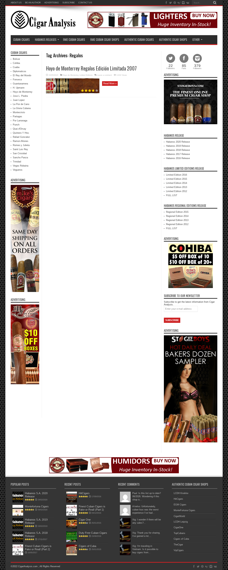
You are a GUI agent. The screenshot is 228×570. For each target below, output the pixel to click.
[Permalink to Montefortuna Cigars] (17, 514)
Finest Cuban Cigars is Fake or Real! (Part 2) (38, 547)
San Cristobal (20, 153)
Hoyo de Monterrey (70, 75)
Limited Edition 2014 (176, 183)
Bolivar (16, 59)
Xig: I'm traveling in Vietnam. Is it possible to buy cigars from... (145, 549)
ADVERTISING (51, 2)
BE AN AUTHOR (33, 2)
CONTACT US (85, 2)
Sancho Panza (20, 157)
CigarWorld (179, 516)
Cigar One (85, 519)
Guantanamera (20, 83)
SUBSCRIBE (68, 2)
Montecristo (19, 112)
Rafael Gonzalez (21, 137)
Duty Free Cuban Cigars (93, 532)
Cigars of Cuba (87, 546)
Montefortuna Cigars (37, 506)
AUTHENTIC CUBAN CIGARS (139, 39)
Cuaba (16, 67)
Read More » (109, 83)
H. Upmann (18, 87)
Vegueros (17, 169)
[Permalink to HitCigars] (71, 501)
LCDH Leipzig (181, 521)
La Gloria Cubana (22, 108)
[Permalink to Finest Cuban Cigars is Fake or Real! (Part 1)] (71, 514)
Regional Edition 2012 (177, 224)
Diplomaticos (19, 71)
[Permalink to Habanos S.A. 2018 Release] (17, 541)
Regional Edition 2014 (177, 216)
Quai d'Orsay (19, 128)
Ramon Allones (20, 141)
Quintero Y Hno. (21, 133)
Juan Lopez (19, 100)
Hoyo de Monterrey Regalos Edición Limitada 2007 (91, 68)
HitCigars (84, 493)
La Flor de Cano (21, 104)
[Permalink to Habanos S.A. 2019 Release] (17, 528)
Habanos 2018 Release (178, 150)
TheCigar (178, 544)
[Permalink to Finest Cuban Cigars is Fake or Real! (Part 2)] (17, 554)
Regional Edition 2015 (177, 212)
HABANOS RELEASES (45, 39)
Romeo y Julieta (21, 145)
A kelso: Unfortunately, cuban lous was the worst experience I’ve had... (145, 509)
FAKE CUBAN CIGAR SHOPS (104, 39)
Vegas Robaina (20, 165)
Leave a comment (104, 75)
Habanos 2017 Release (178, 154)
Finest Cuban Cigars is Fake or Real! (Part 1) (92, 508)
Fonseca (17, 79)
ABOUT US (16, 2)
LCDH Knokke (181, 493)
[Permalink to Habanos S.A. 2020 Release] (17, 501)
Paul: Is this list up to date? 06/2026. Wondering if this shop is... (146, 496)
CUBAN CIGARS (21, 39)
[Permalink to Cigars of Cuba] (71, 554)
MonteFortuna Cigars (184, 510)
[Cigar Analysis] (43, 26)
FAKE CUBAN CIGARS (74, 39)
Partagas (17, 116)
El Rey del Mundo (22, 75)
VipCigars (179, 550)
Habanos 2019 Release (178, 146)
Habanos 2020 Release (178, 141)
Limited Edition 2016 (176, 174)
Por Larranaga (20, 120)
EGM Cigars (180, 504)
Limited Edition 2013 (176, 187)
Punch (16, 124)
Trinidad (17, 161)
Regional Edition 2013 (177, 220)
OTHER (196, 39)
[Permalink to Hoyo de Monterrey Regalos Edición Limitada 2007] (72, 92)
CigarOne (178, 527)
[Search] (214, 2)
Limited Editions (85, 75)
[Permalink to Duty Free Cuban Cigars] (71, 541)
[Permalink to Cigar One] (71, 528)
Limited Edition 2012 (176, 191)
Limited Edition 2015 (176, 179)
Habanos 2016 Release (178, 158)
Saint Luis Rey (20, 149)
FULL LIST (171, 195)
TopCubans (179, 533)
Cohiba (16, 63)
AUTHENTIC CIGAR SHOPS (173, 39)
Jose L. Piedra (20, 96)
